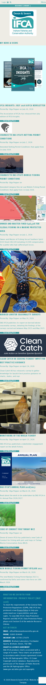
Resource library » (23, 6)
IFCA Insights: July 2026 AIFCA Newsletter (22, 105)
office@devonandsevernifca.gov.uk (24, 631)
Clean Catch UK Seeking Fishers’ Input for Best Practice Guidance (22, 360)
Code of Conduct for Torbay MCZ (17, 529)
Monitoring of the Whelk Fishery (18, 435)
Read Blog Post (9, 121)
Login (4, 2)
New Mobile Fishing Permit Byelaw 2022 (21, 568)
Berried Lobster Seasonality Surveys (20, 314)
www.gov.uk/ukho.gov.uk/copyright (19, 669)
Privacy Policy (22, 610)
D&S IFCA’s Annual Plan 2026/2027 (18, 487)
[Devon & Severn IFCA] (23, 23)
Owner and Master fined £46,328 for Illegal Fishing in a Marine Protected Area (20, 227)
